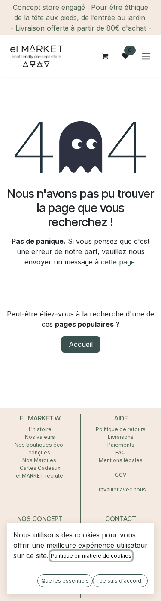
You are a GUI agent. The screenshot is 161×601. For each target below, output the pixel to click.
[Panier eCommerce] (104, 55)
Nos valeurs (40, 437)
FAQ (120, 452)
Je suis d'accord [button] (120, 580)
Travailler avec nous (120, 489)
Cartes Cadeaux (40, 468)
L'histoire (40, 429)
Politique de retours (121, 429)
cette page (118, 262)
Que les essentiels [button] (65, 580)
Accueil (81, 344)
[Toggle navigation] (146, 56)
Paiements (120, 445)
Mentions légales (121, 460)
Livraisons (121, 437)
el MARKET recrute (40, 475)
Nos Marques (40, 460)
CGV (120, 475)
